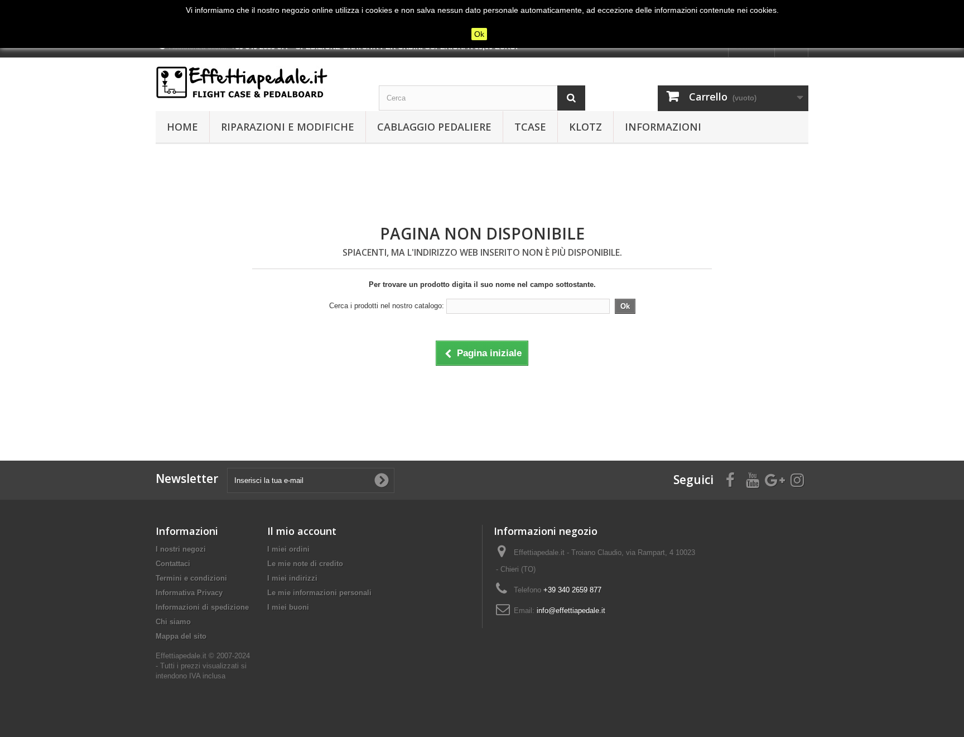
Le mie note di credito (305, 563)
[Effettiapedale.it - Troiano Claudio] (259, 82)
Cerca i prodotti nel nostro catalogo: (386, 306)
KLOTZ (585, 126)
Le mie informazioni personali (319, 592)
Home (182, 126)
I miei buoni (288, 607)
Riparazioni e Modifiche (287, 126)
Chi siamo (173, 622)
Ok (479, 34)
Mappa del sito (181, 636)
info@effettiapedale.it (571, 610)
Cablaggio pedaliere (434, 126)
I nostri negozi (181, 549)
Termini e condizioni (191, 578)
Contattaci (173, 563)
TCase (530, 126)
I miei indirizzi (292, 578)
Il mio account (301, 531)
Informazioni (663, 126)
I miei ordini (288, 549)
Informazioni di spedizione (202, 607)
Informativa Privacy (189, 592)
